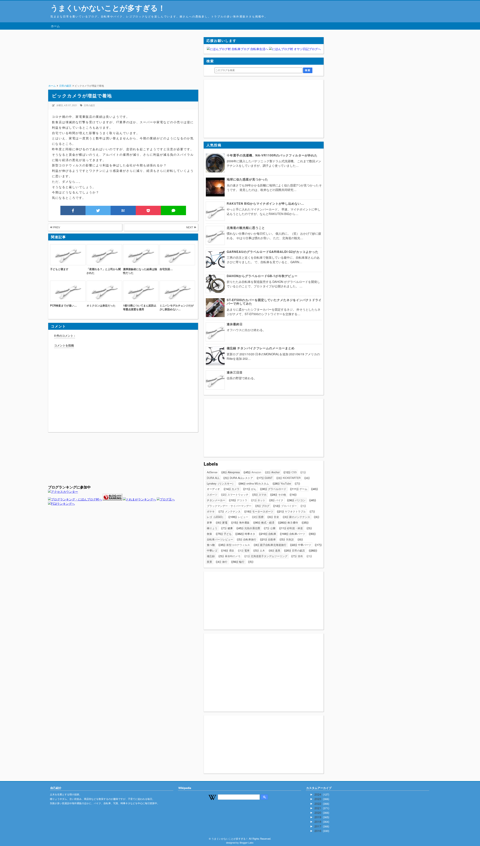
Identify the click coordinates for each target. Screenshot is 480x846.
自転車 (272, 534)
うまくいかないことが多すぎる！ (107, 7)
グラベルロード (277, 489)
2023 (318, 799)
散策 (209, 534)
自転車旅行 (249, 539)
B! (123, 210)
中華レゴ (212, 550)
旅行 (224, 561)
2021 (318, 808)
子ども (228, 534)
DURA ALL (213, 478)
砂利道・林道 (295, 528)
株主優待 (292, 522)
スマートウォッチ (237, 494)
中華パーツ (304, 545)
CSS (294, 472)
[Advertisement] (123, 63)
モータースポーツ (262, 511)
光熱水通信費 (252, 528)
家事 (209, 522)
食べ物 (211, 545)
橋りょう (212, 528)
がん (253, 489)
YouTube (285, 483)
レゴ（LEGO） (216, 517)
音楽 (276, 517)
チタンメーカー (216, 500)
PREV (56, 227)
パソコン (300, 500)
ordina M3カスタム (257, 483)
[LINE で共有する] (173, 210)
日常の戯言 (89, 105)
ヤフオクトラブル (295, 511)
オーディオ (213, 489)
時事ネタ (250, 534)
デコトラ (242, 500)
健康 (230, 528)
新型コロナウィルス (238, 545)
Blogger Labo (247, 842)
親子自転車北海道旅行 (273, 545)
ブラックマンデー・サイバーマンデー (229, 506)
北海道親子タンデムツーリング (269, 556)
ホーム (55, 26)
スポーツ (212, 494)
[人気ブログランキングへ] (112, 499)
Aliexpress (234, 472)
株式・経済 (267, 522)
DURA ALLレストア (241, 478)
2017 (318, 826)
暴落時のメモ (233, 556)
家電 (224, 522)
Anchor (275, 472)
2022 (318, 803)
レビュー (243, 517)
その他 (282, 494)
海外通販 (244, 522)
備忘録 (211, 556)
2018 (318, 821)
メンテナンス (233, 511)
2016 (318, 831)
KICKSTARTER (292, 478)
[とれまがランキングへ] (139, 499)
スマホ (262, 494)
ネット (261, 500)
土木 (262, 550)
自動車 (272, 539)
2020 (318, 812)
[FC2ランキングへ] (61, 503)
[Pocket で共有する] (148, 210)
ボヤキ (211, 511)
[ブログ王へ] (166, 499)
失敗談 (290, 539)
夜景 (209, 561)
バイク (279, 500)
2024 (318, 794)
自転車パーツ (297, 534)
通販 (231, 550)
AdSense (212, 472)
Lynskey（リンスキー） (221, 483)
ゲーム (303, 489)
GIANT (269, 478)
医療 (261, 517)
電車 (247, 550)
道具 (277, 550)
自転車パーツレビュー (220, 539)
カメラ (235, 489)
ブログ (265, 506)
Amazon (256, 472)
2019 (318, 817)
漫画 (300, 556)
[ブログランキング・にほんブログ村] (75, 499)
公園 (272, 528)
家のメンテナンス (299, 517)
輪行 (241, 561)
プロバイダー (289, 506)
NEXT (190, 227)
